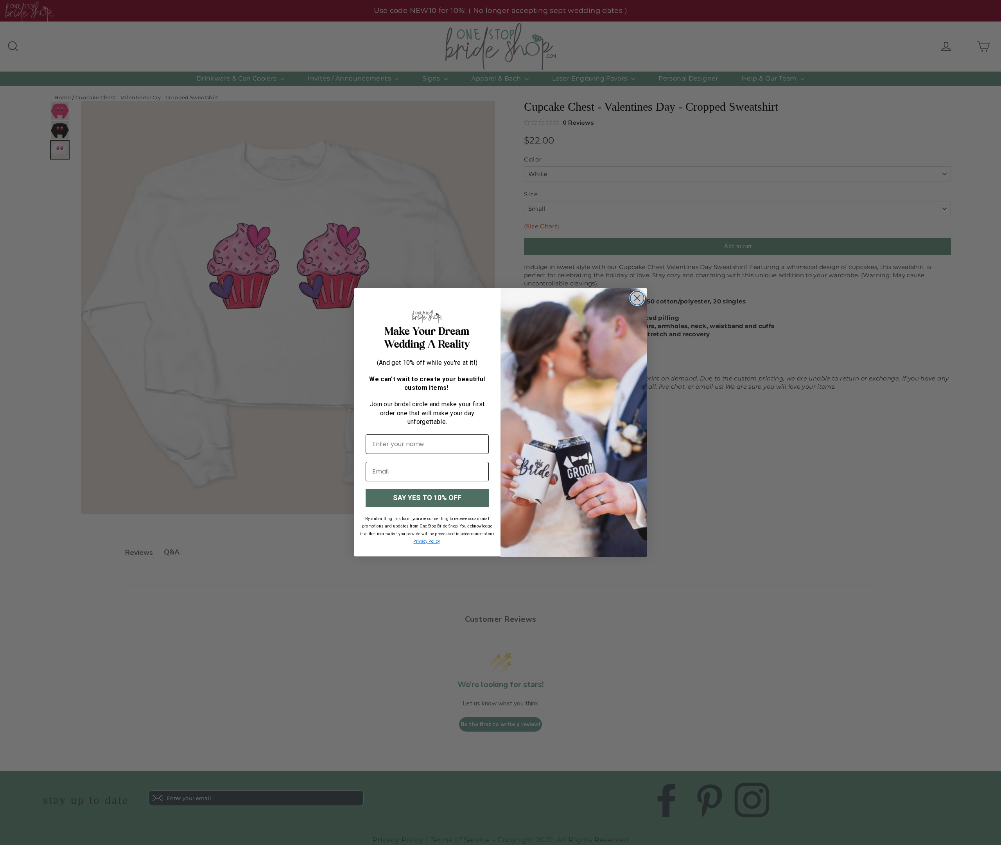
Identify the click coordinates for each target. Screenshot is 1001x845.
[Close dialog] (637, 298)
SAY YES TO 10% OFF (427, 497)
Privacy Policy (426, 541)
